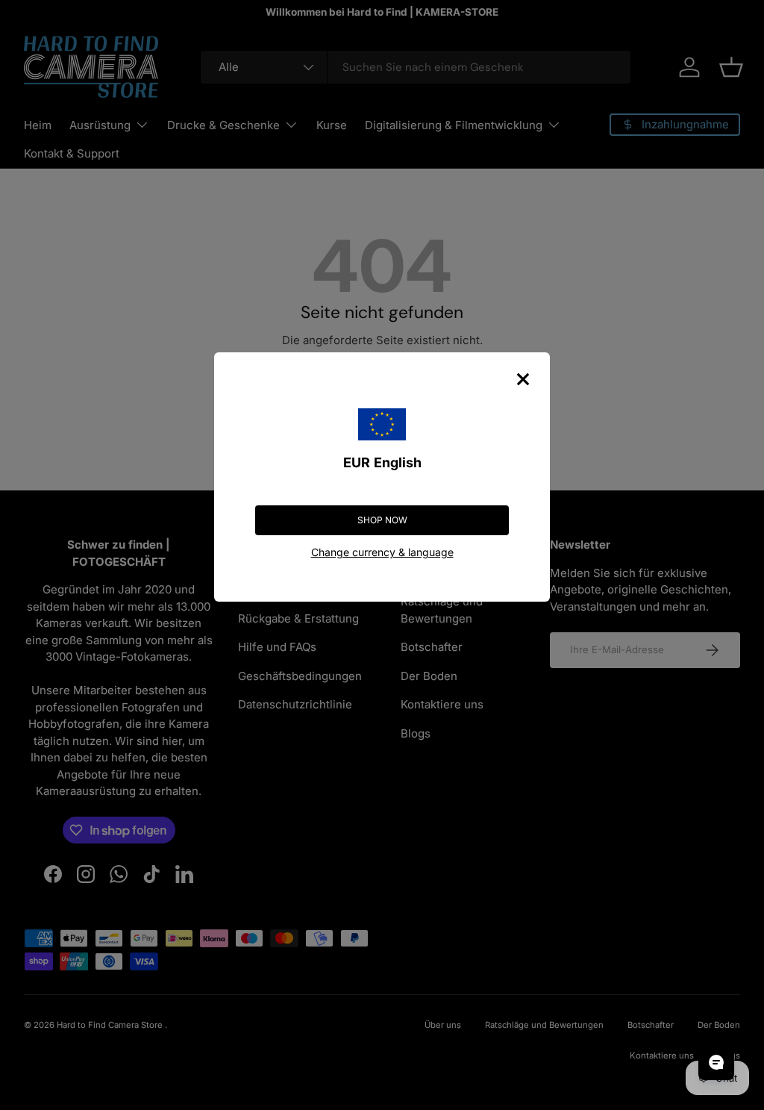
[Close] (523, 379)
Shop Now (382, 520)
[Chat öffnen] (716, 1062)
